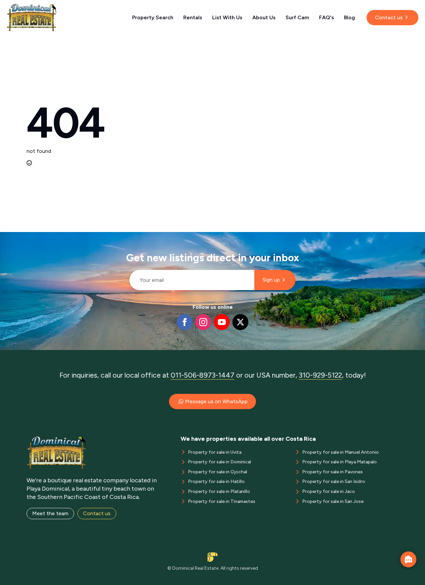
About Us (264, 17)
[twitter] (240, 322)
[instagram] (203, 322)
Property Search (152, 17)
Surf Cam (297, 17)
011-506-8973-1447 (202, 375)
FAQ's (326, 17)
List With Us (227, 17)
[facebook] (185, 322)
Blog (349, 17)
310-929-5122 (320, 375)
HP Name (127, 237)
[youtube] (222, 322)
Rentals (192, 17)
